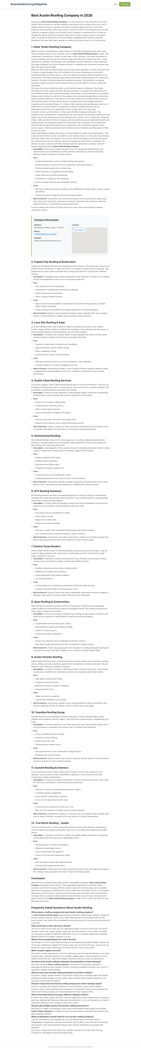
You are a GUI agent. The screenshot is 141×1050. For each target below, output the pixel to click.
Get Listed (124, 4)
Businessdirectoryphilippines (29, 4)
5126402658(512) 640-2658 (45, 234)
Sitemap (90, 1047)
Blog (115, 4)
